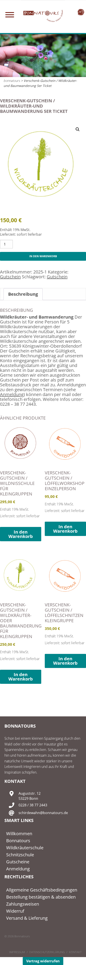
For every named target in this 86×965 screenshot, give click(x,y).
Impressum (17, 952)
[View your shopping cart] (81, 12)
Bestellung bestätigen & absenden (41, 897)
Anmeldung (12, 394)
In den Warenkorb (43, 256)
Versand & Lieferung (27, 918)
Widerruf (15, 911)
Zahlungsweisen (22, 904)
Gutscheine (17, 862)
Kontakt (75, 952)
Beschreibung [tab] (23, 294)
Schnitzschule (20, 855)
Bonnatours (18, 841)
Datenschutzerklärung (47, 952)
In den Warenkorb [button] (20, 534)
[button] (78, 129)
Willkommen (19, 834)
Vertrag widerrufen (43, 961)
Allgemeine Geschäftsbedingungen (41, 890)
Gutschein (10, 277)
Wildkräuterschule (24, 848)
